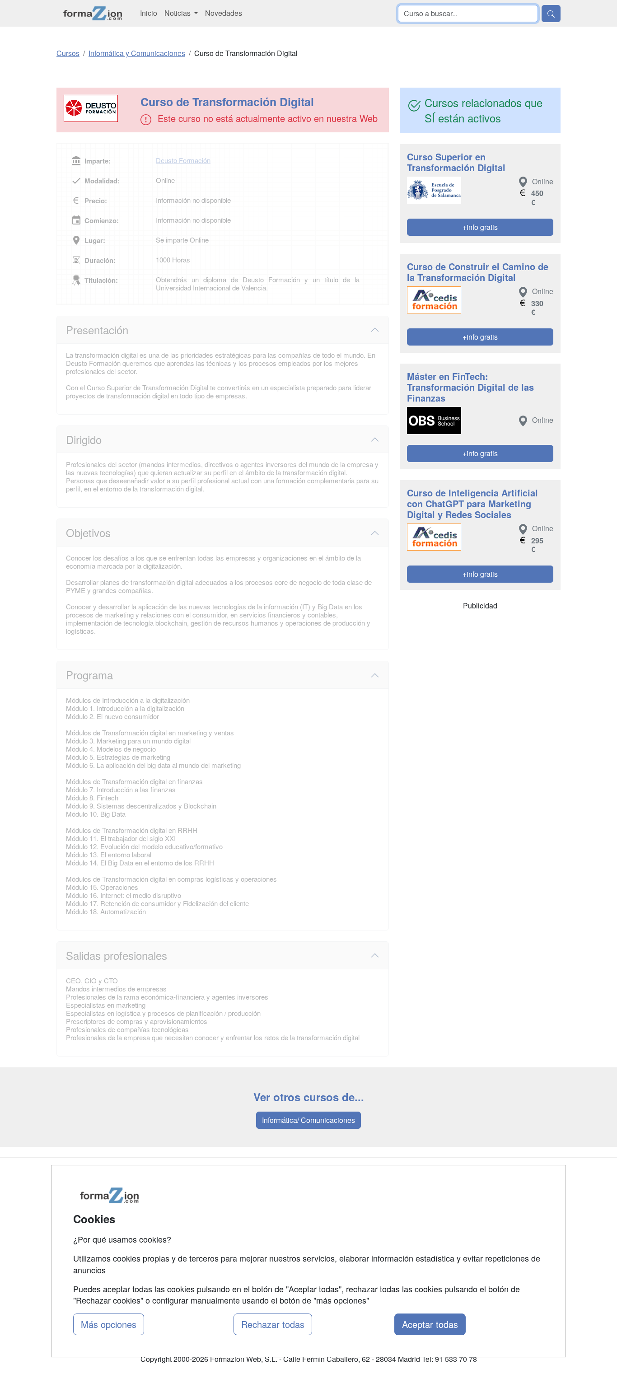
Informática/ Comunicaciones (308, 1120)
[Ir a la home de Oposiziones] (92, 13)
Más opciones (108, 1324)
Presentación (97, 329)
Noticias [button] (178, 13)
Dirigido (84, 439)
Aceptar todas (430, 1324)
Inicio (148, 13)
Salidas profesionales (116, 955)
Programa (89, 674)
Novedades (223, 13)
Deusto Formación (183, 160)
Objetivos (88, 532)
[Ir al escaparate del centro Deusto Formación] (99, 108)
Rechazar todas (272, 1324)
